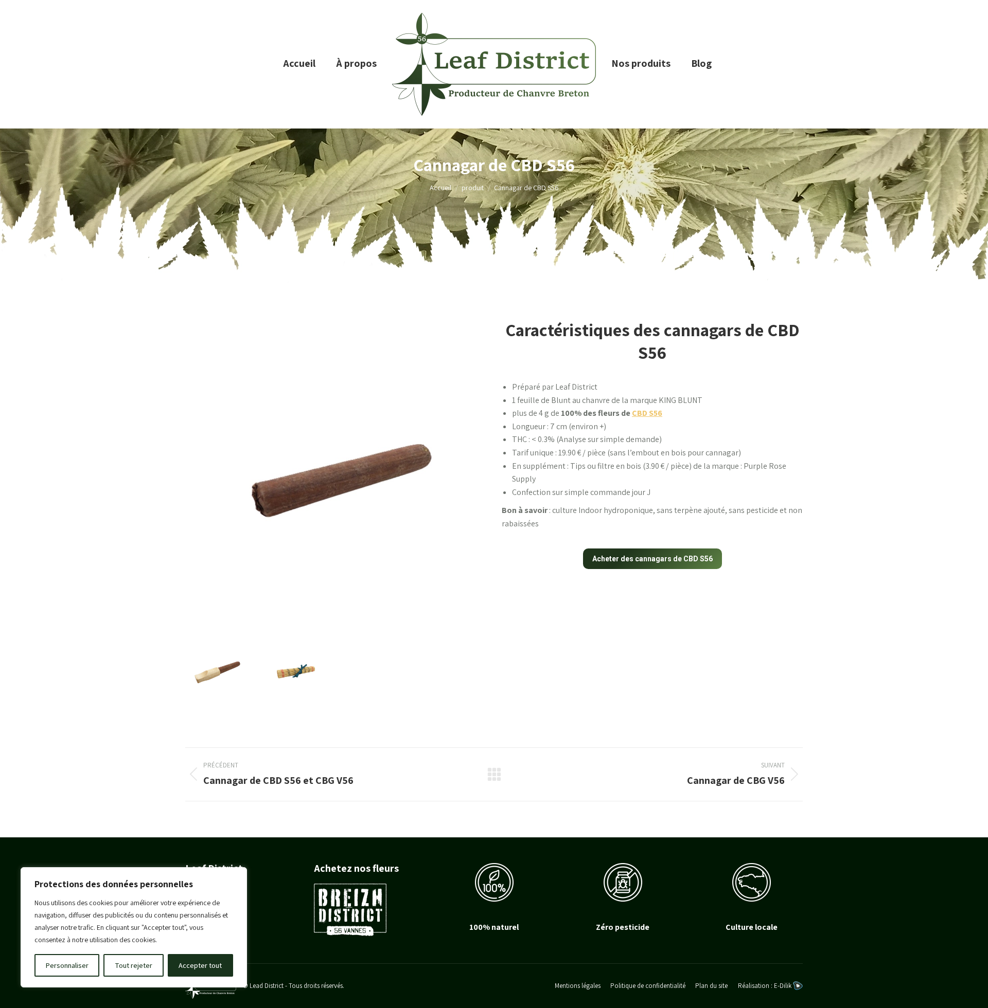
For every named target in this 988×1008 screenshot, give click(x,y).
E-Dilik (783, 985)
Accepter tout (200, 965)
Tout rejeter (133, 965)
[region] (134, 927)
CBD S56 (647, 413)
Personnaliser (67, 965)
